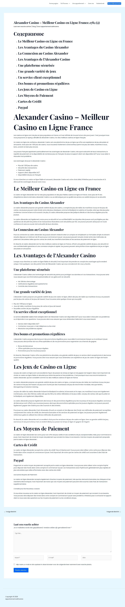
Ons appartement (78, 3)
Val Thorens (64, 3)
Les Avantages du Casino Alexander (43, 47)
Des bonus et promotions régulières (43, 83)
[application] (69, 3)
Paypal (23, 107)
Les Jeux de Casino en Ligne (38, 89)
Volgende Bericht (114, 512)
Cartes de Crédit (30, 101)
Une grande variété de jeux (37, 71)
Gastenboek (100, 3)
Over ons (91, 3)
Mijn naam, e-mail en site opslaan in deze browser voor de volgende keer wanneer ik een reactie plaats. (54, 564)
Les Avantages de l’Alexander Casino (44, 59)
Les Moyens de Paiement (35, 95)
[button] (114, 3)
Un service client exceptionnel (39, 77)
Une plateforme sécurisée (36, 65)
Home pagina (53, 3)
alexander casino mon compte (32, 317)
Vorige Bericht (10, 512)
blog (34, 26)
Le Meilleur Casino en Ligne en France (45, 41)
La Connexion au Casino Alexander (43, 53)
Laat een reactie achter (22, 26)
